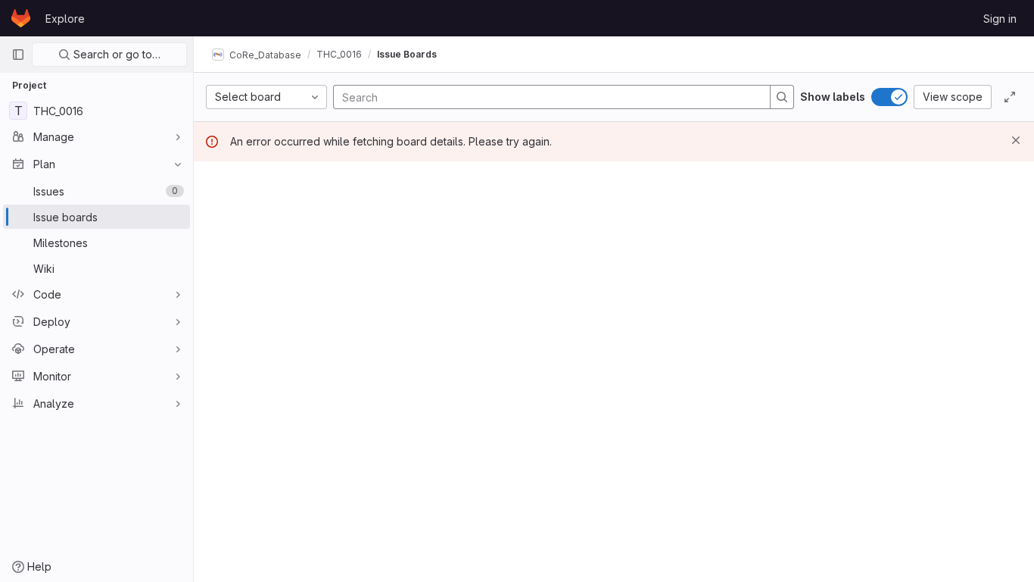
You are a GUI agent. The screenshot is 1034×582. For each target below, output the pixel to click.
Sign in (1000, 18)
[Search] (782, 97)
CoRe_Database (264, 54)
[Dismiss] (1016, 140)
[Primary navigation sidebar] (18, 54)
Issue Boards (407, 54)
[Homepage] (20, 18)
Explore (65, 18)
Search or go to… (115, 54)
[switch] (889, 97)
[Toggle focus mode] (1010, 97)
